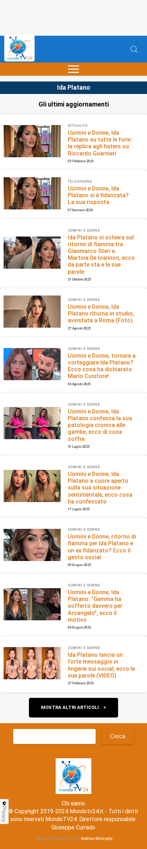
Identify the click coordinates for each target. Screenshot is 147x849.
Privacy (4, 814)
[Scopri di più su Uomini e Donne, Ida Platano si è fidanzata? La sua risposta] (32, 194)
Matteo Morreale (96, 838)
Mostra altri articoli (70, 707)
